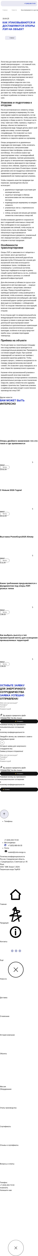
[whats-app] (19, 1200)
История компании (7, 1035)
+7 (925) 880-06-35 (14, 845)
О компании (4, 1016)
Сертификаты (5, 1126)
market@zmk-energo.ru (17, 852)
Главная (5, 10)
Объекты (3, 1054)
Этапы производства (8, 1108)
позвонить (4, 1188)
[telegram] (19, 1232)
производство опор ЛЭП (10, 390)
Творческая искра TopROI (10, 869)
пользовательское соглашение (12, 727)
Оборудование (6, 1089)
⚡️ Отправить (19, 721)
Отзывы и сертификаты (9, 1145)
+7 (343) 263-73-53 (29, 3)
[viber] (19, 1216)
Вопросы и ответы (7, 1164)
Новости (14, 10)
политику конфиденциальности (12, 732)
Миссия (3, 1086)
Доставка (3, 998)
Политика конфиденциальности (12, 856)
